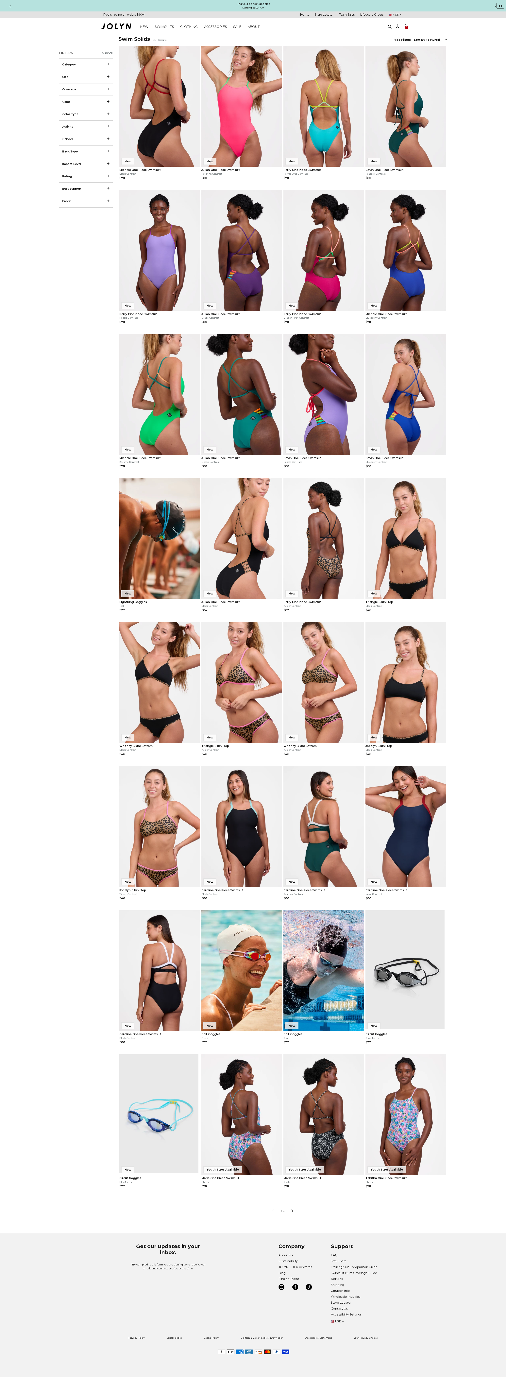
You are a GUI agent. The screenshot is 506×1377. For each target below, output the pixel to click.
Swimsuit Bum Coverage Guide (354, 1273)
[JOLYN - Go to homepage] (116, 27)
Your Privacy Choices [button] (366, 1337)
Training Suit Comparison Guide (354, 1267)
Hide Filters (402, 40)
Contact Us (339, 1308)
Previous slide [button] (10, 6)
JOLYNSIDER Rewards (295, 1267)
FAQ (334, 1255)
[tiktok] (309, 1287)
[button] (405, 31)
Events (304, 14)
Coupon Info (340, 1291)
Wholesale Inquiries (345, 1296)
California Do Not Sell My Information (262, 1337)
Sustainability (288, 1261)
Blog (282, 1273)
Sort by (420, 40)
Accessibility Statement (318, 1337)
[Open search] (389, 26)
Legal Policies (174, 1337)
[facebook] (295, 1287)
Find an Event (288, 1279)
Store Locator (323, 14)
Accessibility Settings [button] (346, 1314)
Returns (337, 1279)
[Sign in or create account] (397, 27)
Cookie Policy (211, 1337)
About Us (285, 1255)
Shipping (337, 1285)
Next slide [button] (495, 5)
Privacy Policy (136, 1337)
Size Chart (338, 1261)
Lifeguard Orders (371, 14)
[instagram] (281, 1287)
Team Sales (347, 14)
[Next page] (292, 1211)
